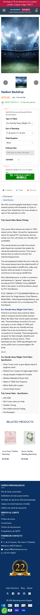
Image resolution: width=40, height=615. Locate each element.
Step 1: (7, 109)
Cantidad (9, 160)
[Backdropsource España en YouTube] (29, 593)
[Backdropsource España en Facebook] (13, 593)
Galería (29, 588)
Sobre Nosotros (12, 588)
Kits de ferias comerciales (11, 492)
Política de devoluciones (11, 527)
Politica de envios (8, 519)
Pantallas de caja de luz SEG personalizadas (18, 500)
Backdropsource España (22, 601)
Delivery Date (11, 148)
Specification (8, 200)
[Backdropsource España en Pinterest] (18, 593)
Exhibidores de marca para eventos (15, 496)
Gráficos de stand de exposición (14, 508)
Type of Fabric (11, 119)
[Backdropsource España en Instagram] (24, 593)
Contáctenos (6, 523)
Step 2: (7, 166)
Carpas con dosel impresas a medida (15, 504)
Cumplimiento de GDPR (10, 531)
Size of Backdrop (12, 129)
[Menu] (5, 11)
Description (7, 196)
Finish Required (11, 138)
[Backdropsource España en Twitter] (7, 593)
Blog (23, 588)
